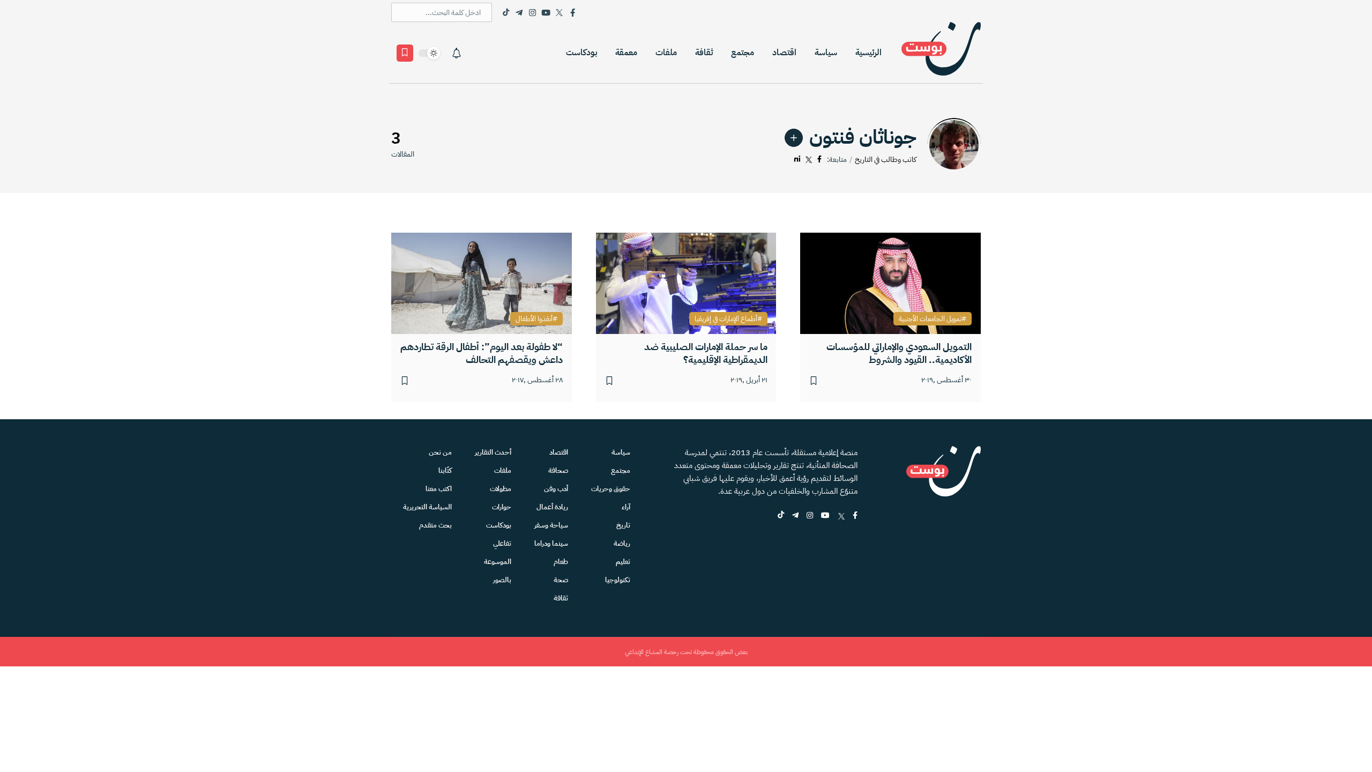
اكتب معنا (439, 489)
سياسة (826, 52)
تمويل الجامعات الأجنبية (930, 319)
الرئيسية (868, 52)
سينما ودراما (551, 543)
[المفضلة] (405, 53)
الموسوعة (497, 561)
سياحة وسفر (551, 525)
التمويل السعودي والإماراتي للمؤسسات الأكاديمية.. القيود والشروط (899, 353)
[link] (794, 138)
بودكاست (581, 52)
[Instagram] (532, 12)
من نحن (440, 452)
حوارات (501, 507)
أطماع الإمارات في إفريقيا (726, 319)
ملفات (666, 52)
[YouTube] (546, 12)
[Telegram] (519, 12)
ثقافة (704, 52)
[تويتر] (809, 159)
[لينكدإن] (797, 159)
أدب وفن (556, 489)
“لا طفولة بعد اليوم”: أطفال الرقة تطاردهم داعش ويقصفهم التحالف (481, 353)
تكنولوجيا (617, 580)
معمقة (626, 52)
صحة (561, 580)
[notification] (456, 53)
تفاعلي (502, 543)
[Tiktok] (505, 12)
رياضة (622, 543)
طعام (561, 561)
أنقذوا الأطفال (534, 319)
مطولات (500, 489)
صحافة (558, 470)
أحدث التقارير (493, 452)
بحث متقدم (435, 525)
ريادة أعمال (552, 507)
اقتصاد (784, 52)
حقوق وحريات (610, 489)
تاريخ (623, 525)
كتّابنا (445, 470)
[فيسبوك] (819, 159)
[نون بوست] (941, 53)
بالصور (502, 580)
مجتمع (742, 52)
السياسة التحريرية (427, 507)
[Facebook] (572, 12)
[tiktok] (781, 516)
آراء (626, 507)
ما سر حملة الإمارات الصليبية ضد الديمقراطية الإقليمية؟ (705, 353)
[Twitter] (559, 12)
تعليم (623, 561)
